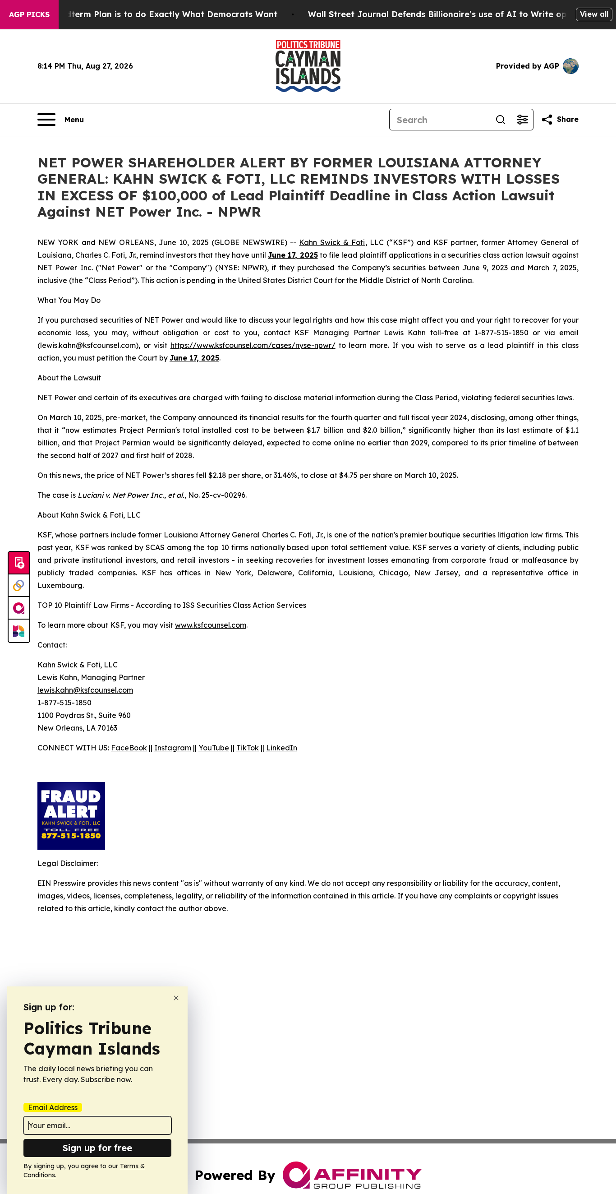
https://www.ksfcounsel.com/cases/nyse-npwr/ (253, 345)
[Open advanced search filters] (522, 119)
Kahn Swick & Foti (332, 242)
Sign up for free (97, 1147)
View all (594, 14)
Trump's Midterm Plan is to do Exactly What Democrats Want (149, 14)
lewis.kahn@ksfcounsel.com (85, 689)
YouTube (213, 747)
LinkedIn (281, 747)
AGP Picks (29, 14)
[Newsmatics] (19, 631)
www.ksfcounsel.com (210, 624)
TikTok (247, 747)
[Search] (500, 119)
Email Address (53, 1107)
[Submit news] (19, 563)
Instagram (172, 747)
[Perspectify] (19, 585)
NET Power (57, 267)
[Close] (176, 998)
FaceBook (129, 747)
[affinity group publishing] (19, 608)
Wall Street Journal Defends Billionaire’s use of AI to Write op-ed (444, 14)
